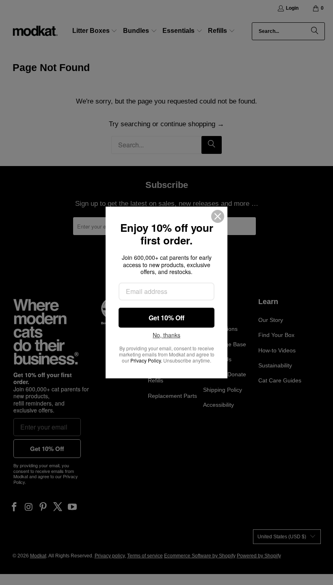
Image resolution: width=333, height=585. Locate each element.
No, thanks (166, 335)
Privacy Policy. (146, 360)
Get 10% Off (166, 317)
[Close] (217, 216)
